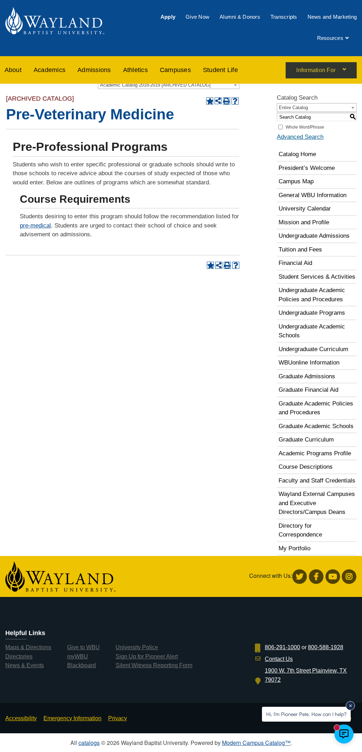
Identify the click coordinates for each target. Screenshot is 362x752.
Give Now (197, 16)
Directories (19, 656)
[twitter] (299, 576)
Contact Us (279, 659)
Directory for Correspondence (300, 530)
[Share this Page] (218, 101)
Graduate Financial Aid (308, 389)
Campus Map (296, 181)
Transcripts (283, 16)
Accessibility (21, 718)
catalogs (89, 743)
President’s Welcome (307, 168)
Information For (315, 70)
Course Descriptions (306, 466)
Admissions (94, 70)
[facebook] (316, 576)
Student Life (220, 70)
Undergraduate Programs (312, 312)
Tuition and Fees (300, 249)
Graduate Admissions (307, 376)
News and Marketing (332, 16)
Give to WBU (83, 647)
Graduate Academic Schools (316, 426)
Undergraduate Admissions (314, 235)
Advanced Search (300, 137)
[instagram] (349, 576)
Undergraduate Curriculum (313, 349)
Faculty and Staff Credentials (317, 480)
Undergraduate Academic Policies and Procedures (312, 295)
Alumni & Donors (240, 16)
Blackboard (81, 665)
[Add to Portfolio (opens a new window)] (209, 101)
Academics (49, 70)
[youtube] (332, 576)
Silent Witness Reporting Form (154, 665)
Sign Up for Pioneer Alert (147, 656)
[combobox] (168, 85)
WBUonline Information (309, 362)
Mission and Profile (304, 222)
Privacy (117, 718)
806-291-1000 (282, 647)
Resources (330, 38)
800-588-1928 (325, 647)
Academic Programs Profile (315, 453)
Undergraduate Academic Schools (312, 331)
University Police (137, 647)
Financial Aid (295, 263)
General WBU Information (312, 195)
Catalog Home (297, 154)
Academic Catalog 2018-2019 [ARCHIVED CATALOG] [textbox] (155, 85)
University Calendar (305, 208)
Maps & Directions (28, 647)
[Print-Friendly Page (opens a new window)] (226, 101)
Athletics (135, 70)
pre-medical (35, 225)
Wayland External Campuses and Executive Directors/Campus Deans (317, 503)
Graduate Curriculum (306, 439)
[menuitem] (167, 16)
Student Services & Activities (317, 276)
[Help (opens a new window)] (235, 101)
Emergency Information (72, 718)
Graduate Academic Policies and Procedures (316, 408)
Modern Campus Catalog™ (256, 743)
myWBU (77, 656)
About (13, 70)
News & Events (24, 665)
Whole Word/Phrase (305, 127)
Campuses (175, 70)
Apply (167, 16)
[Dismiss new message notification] (350, 705)
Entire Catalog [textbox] (293, 107)
